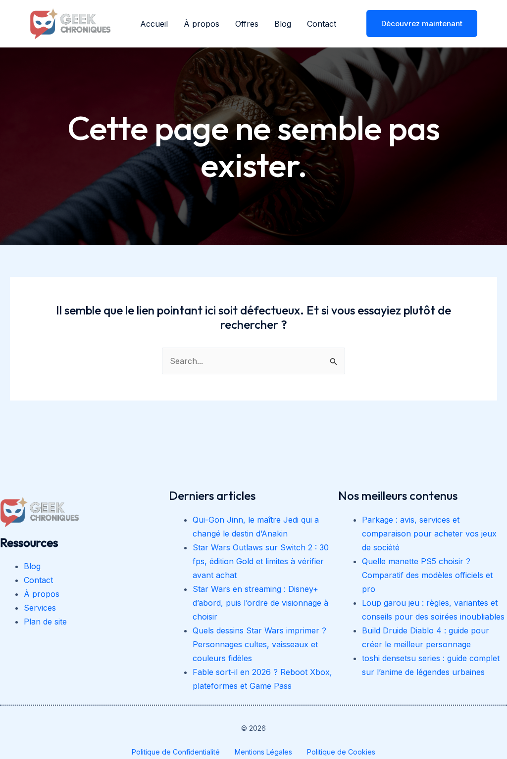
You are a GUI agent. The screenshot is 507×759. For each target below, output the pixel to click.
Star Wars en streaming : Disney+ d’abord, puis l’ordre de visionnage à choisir (260, 603)
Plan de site (45, 621)
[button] (415, 23)
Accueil (154, 24)
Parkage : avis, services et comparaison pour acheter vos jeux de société (429, 533)
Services (40, 608)
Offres (246, 24)
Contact (321, 24)
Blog (282, 24)
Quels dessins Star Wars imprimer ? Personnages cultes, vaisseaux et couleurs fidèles (259, 644)
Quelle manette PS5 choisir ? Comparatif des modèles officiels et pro (427, 575)
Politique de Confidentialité (176, 752)
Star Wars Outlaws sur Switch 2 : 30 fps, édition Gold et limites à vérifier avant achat (261, 561)
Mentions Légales (263, 752)
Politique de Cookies (341, 752)
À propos (201, 24)
